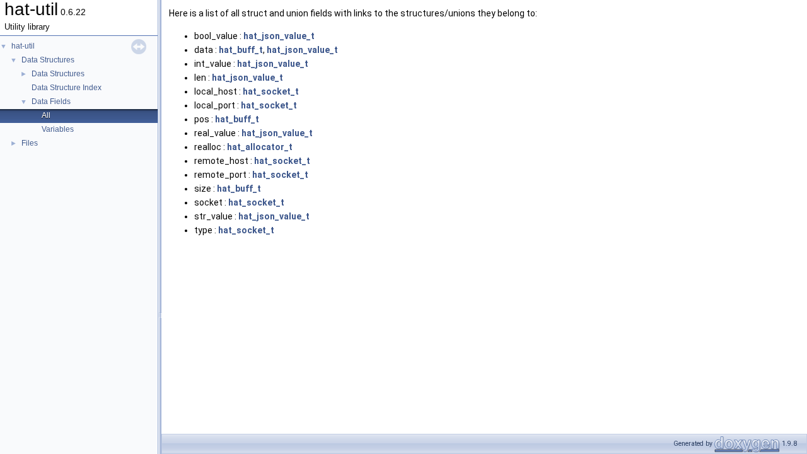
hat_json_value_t (279, 36)
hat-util (23, 46)
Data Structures (47, 59)
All (46, 115)
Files (29, 143)
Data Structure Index (67, 87)
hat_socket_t (271, 91)
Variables (58, 129)
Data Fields (51, 101)
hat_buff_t (241, 50)
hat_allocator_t (260, 147)
